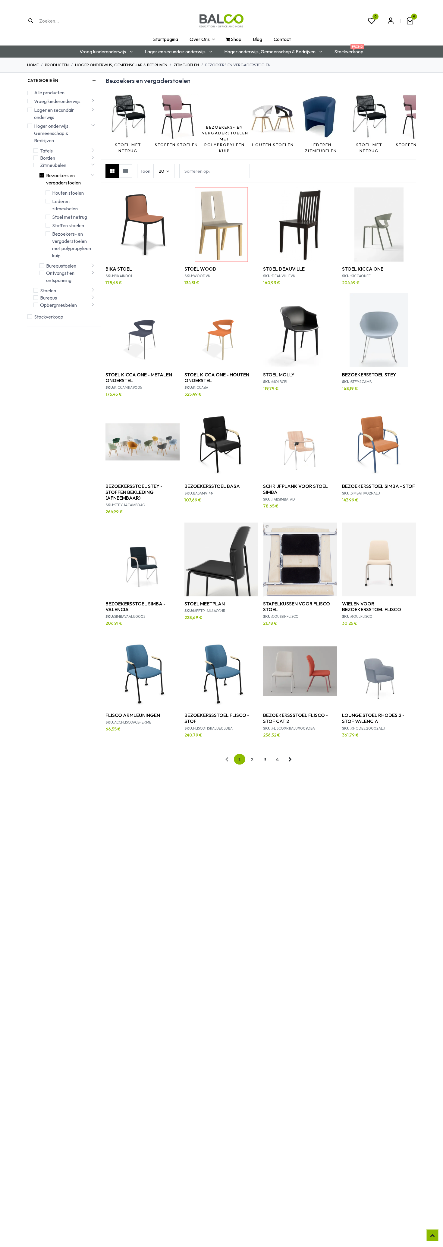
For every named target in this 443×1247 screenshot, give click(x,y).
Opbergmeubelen (58, 305)
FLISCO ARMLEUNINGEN (132, 715)
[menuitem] (165, 39)
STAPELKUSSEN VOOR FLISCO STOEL (296, 606)
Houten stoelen (68, 193)
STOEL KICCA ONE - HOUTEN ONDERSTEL (216, 377)
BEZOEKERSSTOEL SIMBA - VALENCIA (135, 606)
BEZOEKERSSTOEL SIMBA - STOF (378, 486)
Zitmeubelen (186, 64)
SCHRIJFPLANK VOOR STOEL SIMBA (295, 489)
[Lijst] (125, 171)
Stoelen (48, 290)
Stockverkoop (48, 317)
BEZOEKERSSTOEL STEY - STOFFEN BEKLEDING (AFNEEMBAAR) (133, 492)
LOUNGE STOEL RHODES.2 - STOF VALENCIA (373, 718)
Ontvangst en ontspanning (60, 276)
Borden (47, 158)
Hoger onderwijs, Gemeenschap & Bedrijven (121, 64)
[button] (108, 124)
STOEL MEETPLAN (204, 604)
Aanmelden (391, 21)
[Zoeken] (31, 20)
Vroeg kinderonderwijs (57, 101)
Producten (57, 64)
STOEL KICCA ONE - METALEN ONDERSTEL (138, 377)
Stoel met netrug (69, 217)
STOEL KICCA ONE (362, 269)
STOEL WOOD (200, 269)
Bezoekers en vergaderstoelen (63, 179)
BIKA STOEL (118, 269)
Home (33, 64)
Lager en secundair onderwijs (54, 113)
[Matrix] (112, 171)
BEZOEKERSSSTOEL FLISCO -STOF (216, 718)
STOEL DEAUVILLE (284, 269)
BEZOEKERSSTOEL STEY (369, 375)
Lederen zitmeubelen (65, 205)
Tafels (46, 151)
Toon (145, 171)
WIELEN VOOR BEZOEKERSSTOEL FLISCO (371, 606)
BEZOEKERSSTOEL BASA (212, 486)
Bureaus (48, 298)
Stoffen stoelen (68, 225)
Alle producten (49, 93)
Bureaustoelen (61, 266)
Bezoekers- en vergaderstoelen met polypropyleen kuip (71, 245)
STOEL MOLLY (278, 375)
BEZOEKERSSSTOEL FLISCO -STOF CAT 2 (295, 718)
